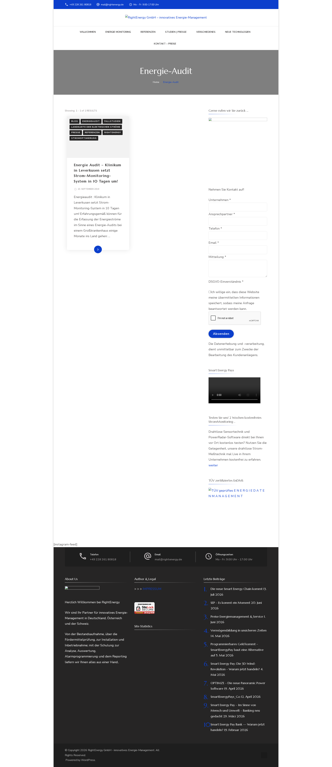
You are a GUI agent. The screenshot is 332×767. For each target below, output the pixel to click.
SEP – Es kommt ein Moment (230, 603)
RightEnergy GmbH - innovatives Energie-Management (121, 750)
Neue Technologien (237, 32)
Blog (74, 121)
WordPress (88, 760)
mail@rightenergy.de (112, 4)
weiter (213, 465)
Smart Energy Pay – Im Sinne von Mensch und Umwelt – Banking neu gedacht (235, 710)
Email (214, 243)
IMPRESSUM (152, 589)
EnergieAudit (91, 121)
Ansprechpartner (222, 214)
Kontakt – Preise (165, 43)
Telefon (215, 228)
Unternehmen (220, 200)
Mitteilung (217, 257)
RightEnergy (112, 132)
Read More (92, 249)
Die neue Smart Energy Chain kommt (236, 589)
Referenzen (148, 32)
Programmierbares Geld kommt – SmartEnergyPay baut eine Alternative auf (237, 649)
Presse (75, 132)
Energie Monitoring (118, 32)
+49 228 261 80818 (80, 4)
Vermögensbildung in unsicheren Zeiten (238, 630)
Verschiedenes (205, 32)
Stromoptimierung (83, 138)
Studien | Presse (176, 32)
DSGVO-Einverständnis (226, 282)
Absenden (221, 334)
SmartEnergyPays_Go (225, 697)
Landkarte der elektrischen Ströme (95, 126)
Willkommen (88, 32)
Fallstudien (112, 121)
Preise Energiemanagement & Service (237, 616)
